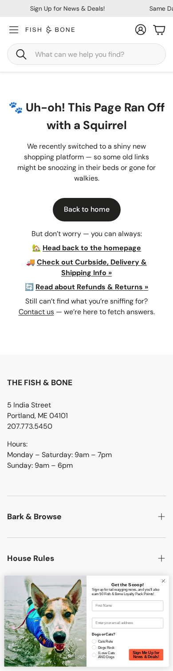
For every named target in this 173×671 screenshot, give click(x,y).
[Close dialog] (163, 581)
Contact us (36, 311)
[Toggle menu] (13, 29)
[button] (86, 54)
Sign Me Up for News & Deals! (146, 655)
